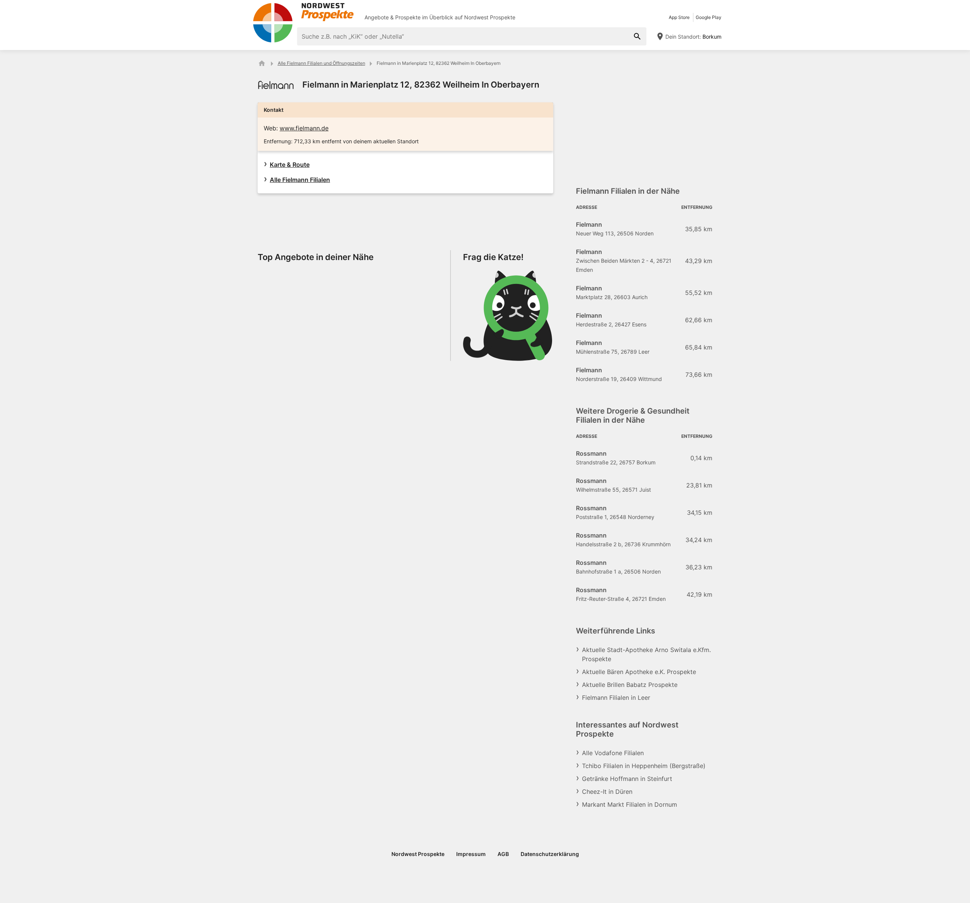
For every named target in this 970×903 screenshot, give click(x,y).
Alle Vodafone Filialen (613, 753)
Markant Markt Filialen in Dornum (629, 804)
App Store (679, 17)
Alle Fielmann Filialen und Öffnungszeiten (321, 63)
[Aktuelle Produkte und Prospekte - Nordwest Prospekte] (262, 63)
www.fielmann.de (304, 128)
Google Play (708, 17)
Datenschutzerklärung (550, 854)
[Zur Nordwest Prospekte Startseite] (303, 12)
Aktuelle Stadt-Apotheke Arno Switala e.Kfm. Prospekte (646, 654)
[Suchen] (637, 36)
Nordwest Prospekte (489, 17)
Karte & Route (290, 164)
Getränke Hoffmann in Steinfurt (627, 778)
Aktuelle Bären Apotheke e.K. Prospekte (639, 672)
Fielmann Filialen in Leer (616, 697)
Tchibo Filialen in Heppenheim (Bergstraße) (644, 766)
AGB (503, 854)
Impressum (471, 854)
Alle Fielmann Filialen (300, 179)
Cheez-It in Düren (607, 791)
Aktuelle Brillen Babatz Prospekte (629, 684)
